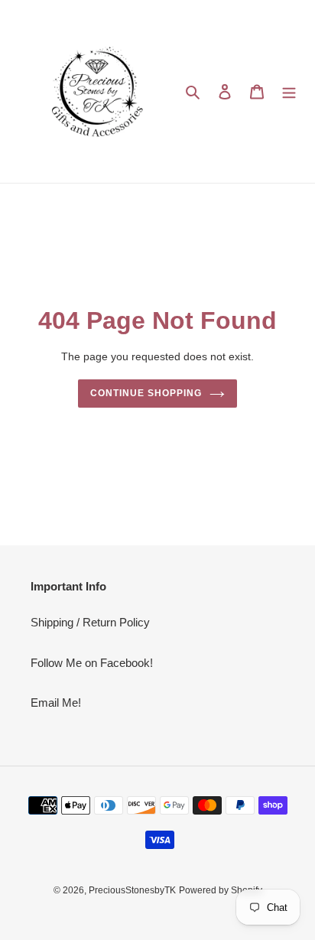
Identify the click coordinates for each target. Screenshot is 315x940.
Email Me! (56, 702)
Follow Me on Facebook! (92, 662)
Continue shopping (146, 393)
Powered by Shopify (220, 890)
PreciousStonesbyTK (132, 890)
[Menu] (289, 91)
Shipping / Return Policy (90, 622)
